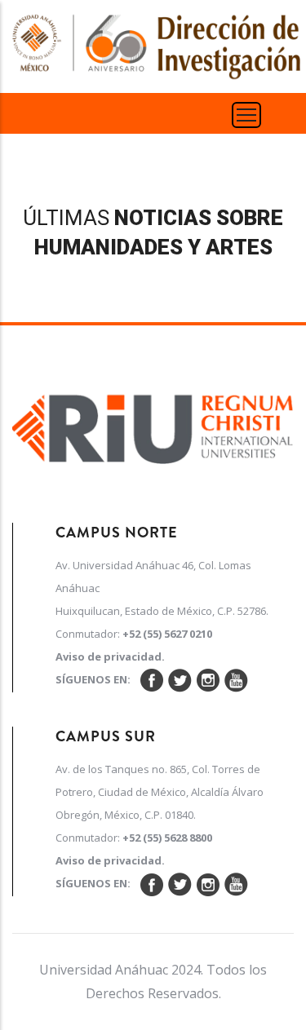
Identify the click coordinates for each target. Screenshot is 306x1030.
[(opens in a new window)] (153, 424)
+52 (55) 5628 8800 (167, 837)
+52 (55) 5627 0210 (167, 633)
